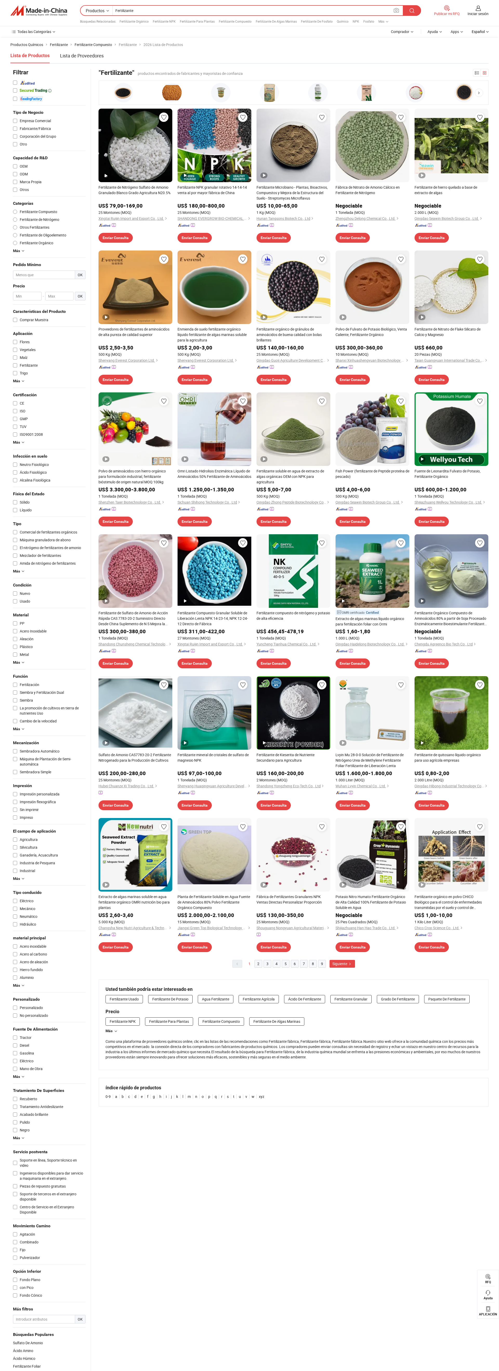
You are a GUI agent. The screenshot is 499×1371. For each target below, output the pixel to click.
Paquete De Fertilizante (446, 999)
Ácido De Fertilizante (304, 999)
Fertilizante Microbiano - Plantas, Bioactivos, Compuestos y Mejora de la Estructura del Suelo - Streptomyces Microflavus (292, 193)
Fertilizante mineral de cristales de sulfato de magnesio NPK (213, 757)
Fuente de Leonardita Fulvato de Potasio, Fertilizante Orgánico (448, 474)
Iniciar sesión (478, 13)
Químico (343, 21)
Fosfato (368, 21)
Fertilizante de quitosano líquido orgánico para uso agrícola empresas (448, 757)
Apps (455, 31)
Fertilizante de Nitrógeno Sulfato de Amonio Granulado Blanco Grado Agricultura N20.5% (134, 190)
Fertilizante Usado (124, 999)
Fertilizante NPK (164, 21)
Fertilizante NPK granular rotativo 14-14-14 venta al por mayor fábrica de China (212, 190)
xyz (261, 1096)
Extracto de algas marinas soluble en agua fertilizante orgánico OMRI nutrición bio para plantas (134, 902)
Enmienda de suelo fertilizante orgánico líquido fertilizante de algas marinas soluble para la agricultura (212, 334)
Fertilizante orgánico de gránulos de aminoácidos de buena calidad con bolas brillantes (289, 334)
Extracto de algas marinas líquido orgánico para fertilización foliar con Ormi (370, 621)
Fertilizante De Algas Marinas (276, 21)
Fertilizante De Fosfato (317, 21)
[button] (479, 93)
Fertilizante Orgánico (134, 21)
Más (109, 1031)
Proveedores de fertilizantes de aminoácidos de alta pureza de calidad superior (134, 332)
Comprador (400, 31)
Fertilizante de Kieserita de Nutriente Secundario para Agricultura (285, 757)
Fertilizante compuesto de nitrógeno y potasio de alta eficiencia (293, 615)
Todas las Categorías (34, 31)
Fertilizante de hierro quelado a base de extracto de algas (446, 190)
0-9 (108, 1096)
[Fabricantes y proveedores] (38, 10)
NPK (356, 21)
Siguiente (340, 963)
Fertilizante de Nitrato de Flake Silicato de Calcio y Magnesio (448, 332)
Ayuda (433, 31)
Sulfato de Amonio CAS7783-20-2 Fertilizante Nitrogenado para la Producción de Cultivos (135, 757)
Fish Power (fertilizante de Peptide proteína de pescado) (372, 474)
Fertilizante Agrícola (259, 999)
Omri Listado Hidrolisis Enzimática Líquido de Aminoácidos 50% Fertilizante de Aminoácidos (214, 474)
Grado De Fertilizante (398, 999)
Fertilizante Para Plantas (197, 21)
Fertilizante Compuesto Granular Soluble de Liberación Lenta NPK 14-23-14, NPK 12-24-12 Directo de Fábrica (213, 618)
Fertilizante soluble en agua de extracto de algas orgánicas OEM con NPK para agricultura (290, 476)
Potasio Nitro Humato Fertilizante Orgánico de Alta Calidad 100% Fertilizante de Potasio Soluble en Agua (371, 902)
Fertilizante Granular (350, 999)
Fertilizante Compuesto (235, 21)
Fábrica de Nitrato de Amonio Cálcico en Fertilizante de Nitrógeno (368, 190)
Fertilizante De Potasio (170, 999)
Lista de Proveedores (82, 55)
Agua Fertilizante (215, 999)
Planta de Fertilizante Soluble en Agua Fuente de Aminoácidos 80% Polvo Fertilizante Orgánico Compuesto (214, 902)
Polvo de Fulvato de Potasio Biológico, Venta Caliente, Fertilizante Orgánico (371, 332)
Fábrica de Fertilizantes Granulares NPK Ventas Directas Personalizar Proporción (289, 899)
